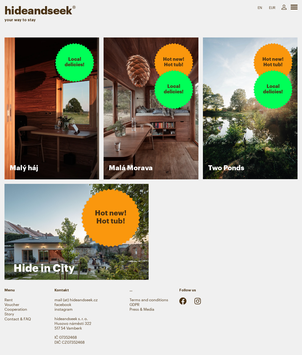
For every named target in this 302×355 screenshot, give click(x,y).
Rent (8, 300)
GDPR (134, 304)
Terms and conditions (149, 300)
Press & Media (142, 309)
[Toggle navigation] (294, 8)
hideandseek (40, 10)
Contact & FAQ (17, 319)
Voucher (11, 304)
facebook (63, 304)
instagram (64, 309)
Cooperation (15, 309)
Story (9, 314)
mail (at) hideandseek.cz (76, 300)
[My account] (284, 7)
